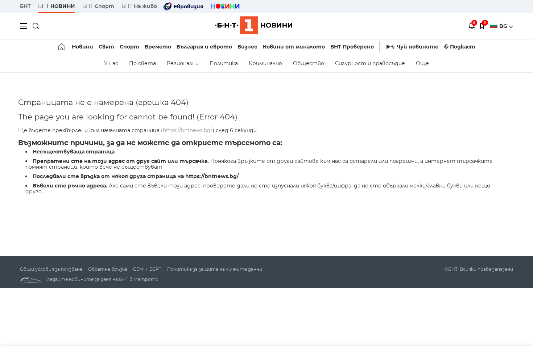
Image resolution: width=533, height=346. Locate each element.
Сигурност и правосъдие (370, 63)
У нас (111, 63)
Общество (308, 63)
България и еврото (204, 46)
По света (142, 63)
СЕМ (138, 269)
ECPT (155, 269)
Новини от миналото (294, 46)
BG (504, 26)
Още (422, 63)
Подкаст (462, 46)
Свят (106, 46)
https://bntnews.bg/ (187, 130)
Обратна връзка (107, 269)
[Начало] (62, 46)
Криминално (265, 63)
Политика (224, 63)
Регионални (183, 63)
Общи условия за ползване (51, 269)
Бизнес (247, 46)
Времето (158, 46)
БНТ (25, 6)
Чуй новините (417, 46)
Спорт (129, 46)
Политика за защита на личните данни (214, 269)
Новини (82, 46)
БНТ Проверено (352, 46)
